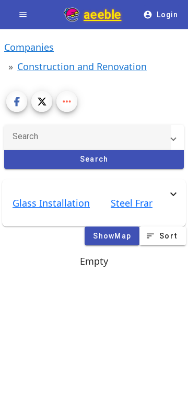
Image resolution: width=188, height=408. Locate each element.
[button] (89, 137)
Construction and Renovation (82, 66)
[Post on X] (41, 101)
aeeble (103, 14)
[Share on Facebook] (16, 101)
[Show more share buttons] (66, 101)
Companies (29, 47)
